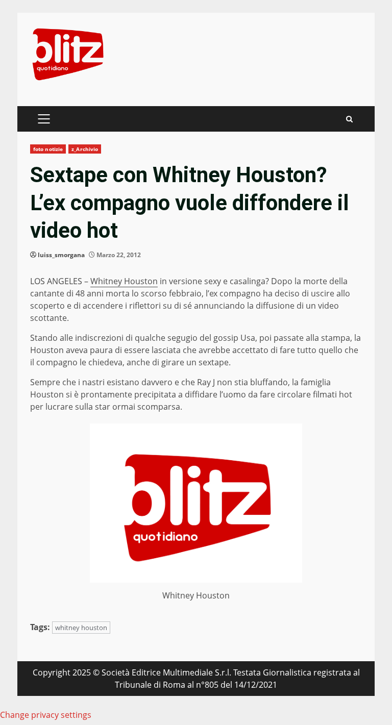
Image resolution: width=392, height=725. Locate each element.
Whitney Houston (124, 281)
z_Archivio (84, 149)
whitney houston (81, 627)
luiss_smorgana (61, 255)
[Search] (349, 119)
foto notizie (48, 149)
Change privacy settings (45, 714)
